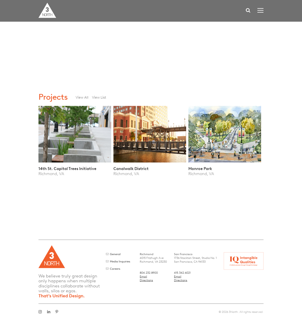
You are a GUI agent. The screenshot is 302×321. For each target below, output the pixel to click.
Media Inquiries (120, 261)
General (115, 254)
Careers (115, 268)
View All (82, 97)
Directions (146, 280)
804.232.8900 (149, 272)
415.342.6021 (182, 272)
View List (99, 97)
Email (143, 276)
